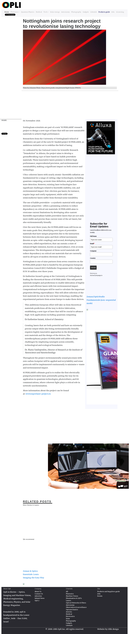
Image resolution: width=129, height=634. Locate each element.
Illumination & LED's (74, 598)
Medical (39, 12)
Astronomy (65, 12)
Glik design (113, 629)
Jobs (113, 12)
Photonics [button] (14, 12)
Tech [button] (45, 12)
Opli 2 (37, 600)
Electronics (70, 616)
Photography (76, 12)
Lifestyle (93, 12)
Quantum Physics (27, 12)
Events (99, 596)
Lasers (68, 600)
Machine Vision (72, 596)
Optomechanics (72, 609)
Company (93, 251)
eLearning (120, 12)
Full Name (93, 236)
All (67, 591)
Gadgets (86, 12)
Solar (68, 619)
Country (92, 258)
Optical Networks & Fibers (76, 603)
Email (92, 243)
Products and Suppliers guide (108, 591)
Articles (69, 612)
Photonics (70, 594)
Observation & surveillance (76, 607)
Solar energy (55, 12)
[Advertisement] (58, 106)
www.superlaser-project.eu (38, 394)
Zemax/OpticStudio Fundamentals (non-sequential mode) (101, 300)
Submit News (39, 598)
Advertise (38, 596)
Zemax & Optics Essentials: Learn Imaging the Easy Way (33, 574)
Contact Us (39, 594)
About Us (38, 591)
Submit (93, 267)
